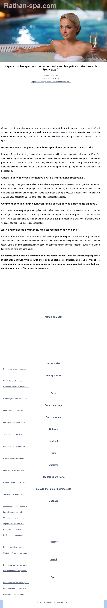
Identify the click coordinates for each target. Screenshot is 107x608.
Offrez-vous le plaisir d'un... (14, 470)
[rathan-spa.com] (53, 31)
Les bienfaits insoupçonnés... (15, 571)
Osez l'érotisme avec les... (14, 518)
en (53, 605)
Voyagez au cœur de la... (13, 524)
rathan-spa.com (51, 75)
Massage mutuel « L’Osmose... (16, 506)
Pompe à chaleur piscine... (14, 547)
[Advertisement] (51, 103)
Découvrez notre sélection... (14, 369)
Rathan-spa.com (49, 602)
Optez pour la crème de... (13, 410)
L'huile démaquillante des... (14, 458)
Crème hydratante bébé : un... (15, 398)
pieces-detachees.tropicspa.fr (62, 132)
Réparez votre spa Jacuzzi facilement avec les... (51, 82)
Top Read (60, 602)
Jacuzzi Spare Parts (51, 78)
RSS (67, 602)
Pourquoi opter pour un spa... (15, 588)
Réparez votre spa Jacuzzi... (15, 482)
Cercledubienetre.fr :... (12, 381)
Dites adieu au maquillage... (14, 446)
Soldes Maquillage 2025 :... (14, 434)
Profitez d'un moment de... (14, 535)
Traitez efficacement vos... (14, 494)
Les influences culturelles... (14, 512)
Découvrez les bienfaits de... (15, 565)
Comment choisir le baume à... (16, 387)
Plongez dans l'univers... (13, 529)
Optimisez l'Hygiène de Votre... (16, 553)
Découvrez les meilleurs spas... (16, 583)
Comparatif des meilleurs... (14, 594)
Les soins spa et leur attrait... (15, 422)
